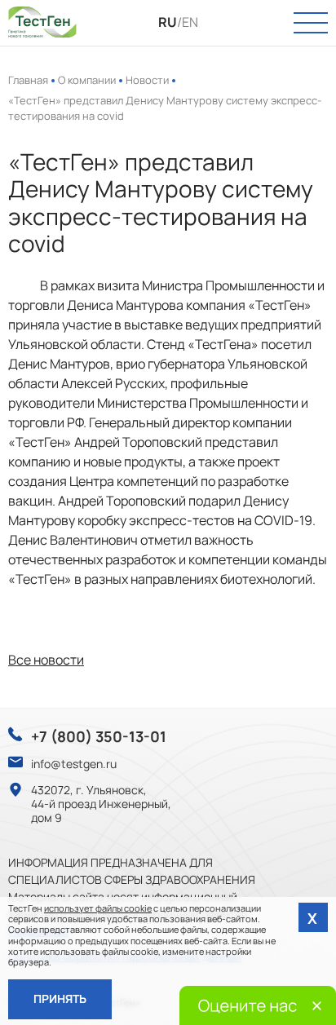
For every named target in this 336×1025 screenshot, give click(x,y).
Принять (59, 998)
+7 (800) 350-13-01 (98, 737)
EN (190, 22)
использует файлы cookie (98, 908)
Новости (147, 80)
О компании (87, 80)
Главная (28, 80)
